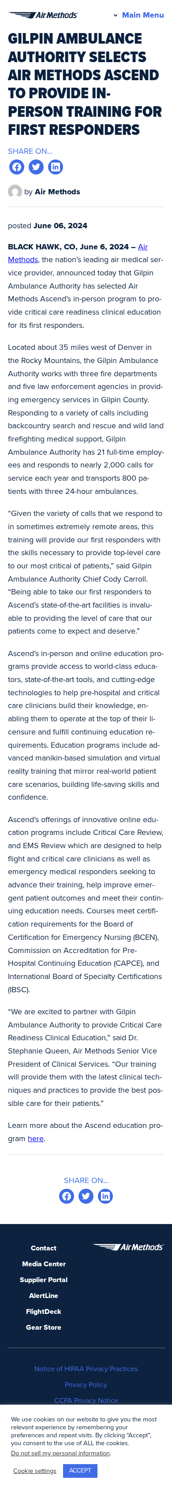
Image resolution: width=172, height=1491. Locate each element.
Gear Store (43, 1327)
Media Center (44, 1264)
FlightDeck (43, 1311)
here (36, 1138)
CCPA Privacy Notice (86, 1400)
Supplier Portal (43, 1280)
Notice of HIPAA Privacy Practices (86, 1369)
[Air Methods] (43, 15)
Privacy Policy (86, 1384)
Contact (43, 1248)
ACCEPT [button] (80, 1470)
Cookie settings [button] (34, 1471)
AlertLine (43, 1295)
